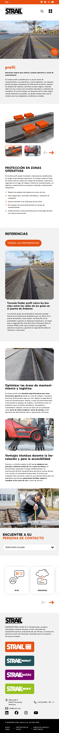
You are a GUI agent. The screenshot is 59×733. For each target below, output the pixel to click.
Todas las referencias (23, 243)
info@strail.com (15, 708)
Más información (11, 252)
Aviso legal (7, 728)
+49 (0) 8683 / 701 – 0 (45, 702)
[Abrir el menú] (50, 11)
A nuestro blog (10, 568)
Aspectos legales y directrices (41, 728)
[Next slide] (51, 152)
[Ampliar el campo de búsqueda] (42, 11)
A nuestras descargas (38, 568)
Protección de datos (22, 728)
